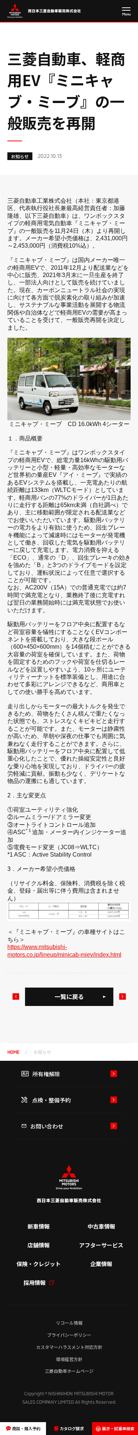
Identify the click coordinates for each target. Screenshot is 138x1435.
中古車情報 (101, 1226)
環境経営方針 (69, 1359)
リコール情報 (69, 1322)
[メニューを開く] (126, 12)
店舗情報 (39, 1245)
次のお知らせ (122, 996)
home (13, 1052)
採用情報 (35, 1282)
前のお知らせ (15, 996)
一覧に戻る (69, 996)
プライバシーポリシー (69, 1335)
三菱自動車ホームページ (69, 1371)
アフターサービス (101, 1245)
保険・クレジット (39, 1264)
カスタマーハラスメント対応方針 (69, 1347)
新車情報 (39, 1226)
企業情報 (101, 1264)
